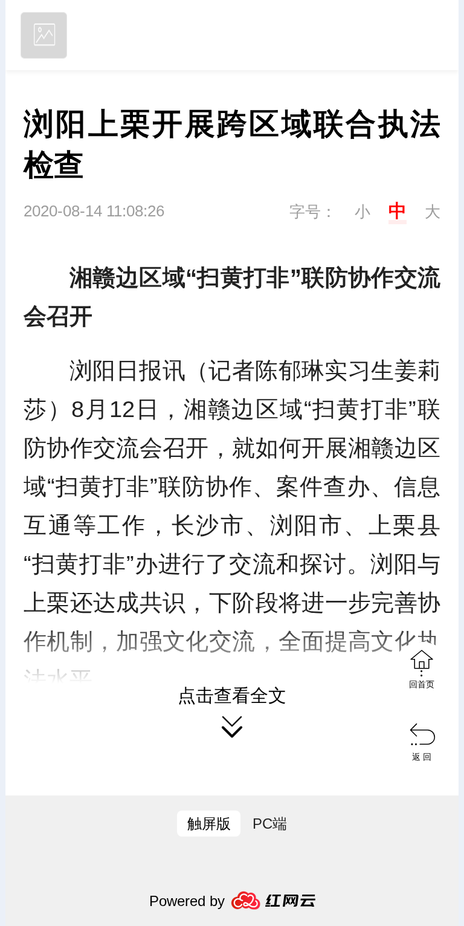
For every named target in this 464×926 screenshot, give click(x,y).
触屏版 (209, 823)
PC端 (270, 823)
